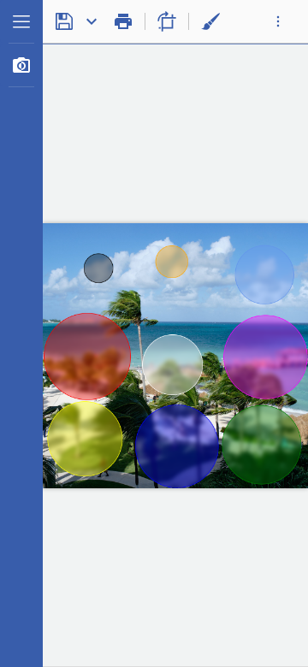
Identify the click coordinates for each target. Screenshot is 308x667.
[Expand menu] (21, 21)
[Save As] (91, 21)
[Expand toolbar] (278, 21)
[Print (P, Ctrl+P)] (123, 21)
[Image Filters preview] (21, 65)
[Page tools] (167, 21)
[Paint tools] (210, 21)
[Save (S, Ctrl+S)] (64, 21)
